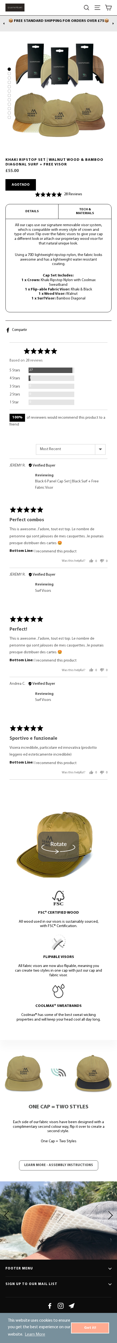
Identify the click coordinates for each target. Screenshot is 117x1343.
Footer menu (19, 1268)
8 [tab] (9, 99)
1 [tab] (9, 69)
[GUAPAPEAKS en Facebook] (50, 1306)
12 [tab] (9, 117)
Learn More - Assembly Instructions (58, 1165)
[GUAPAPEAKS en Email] (72, 1306)
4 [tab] (9, 82)
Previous (3, 23)
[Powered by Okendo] (93, 336)
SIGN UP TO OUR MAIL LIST (31, 1284)
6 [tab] (9, 91)
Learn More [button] (35, 1334)
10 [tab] (9, 108)
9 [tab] (9, 104)
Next (113, 23)
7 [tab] (9, 95)
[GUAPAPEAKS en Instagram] (61, 1306)
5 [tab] (9, 86)
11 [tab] (9, 113)
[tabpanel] (59, 93)
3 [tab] (9, 78)
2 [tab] (9, 73)
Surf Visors (43, 591)
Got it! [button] (90, 1328)
